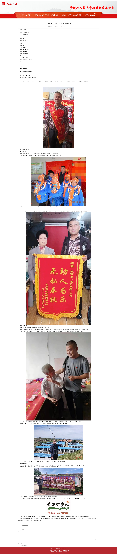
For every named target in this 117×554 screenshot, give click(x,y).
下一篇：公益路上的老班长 (23, 545)
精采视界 (41, 15)
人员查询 (92, 15)
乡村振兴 (64, 15)
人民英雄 (87, 15)
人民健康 (53, 15)
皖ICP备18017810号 (62, 548)
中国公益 (36, 15)
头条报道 (30, 15)
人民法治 (47, 15)
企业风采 (75, 15)
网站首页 (24, 15)
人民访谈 (70, 15)
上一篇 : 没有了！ (21, 543)
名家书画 (81, 15)
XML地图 (65, 551)
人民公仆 (58, 15)
